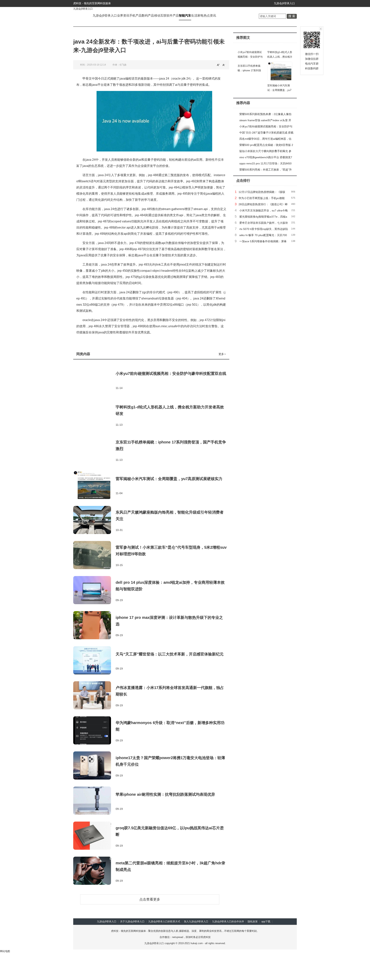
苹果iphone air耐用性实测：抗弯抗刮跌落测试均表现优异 (165, 794)
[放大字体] (218, 64)
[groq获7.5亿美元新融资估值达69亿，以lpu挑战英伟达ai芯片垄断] (94, 836)
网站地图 (5, 951)
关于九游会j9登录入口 (132, 921)
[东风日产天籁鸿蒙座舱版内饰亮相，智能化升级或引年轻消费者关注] (94, 520)
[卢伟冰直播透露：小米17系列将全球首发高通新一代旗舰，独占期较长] (94, 695)
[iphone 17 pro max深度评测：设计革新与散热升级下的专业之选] (94, 625)
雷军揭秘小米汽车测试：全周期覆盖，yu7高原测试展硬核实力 (169, 479)
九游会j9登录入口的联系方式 (164, 921)
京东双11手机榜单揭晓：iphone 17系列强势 (249, 70)
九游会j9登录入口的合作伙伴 (228, 921)
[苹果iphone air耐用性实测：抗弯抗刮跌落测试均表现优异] (94, 800)
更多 (222, 354)
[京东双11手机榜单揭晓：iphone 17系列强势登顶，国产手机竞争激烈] (94, 450)
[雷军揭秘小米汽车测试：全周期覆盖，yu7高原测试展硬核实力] (94, 485)
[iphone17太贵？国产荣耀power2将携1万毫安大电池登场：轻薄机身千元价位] (94, 765)
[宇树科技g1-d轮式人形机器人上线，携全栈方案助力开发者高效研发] (94, 415)
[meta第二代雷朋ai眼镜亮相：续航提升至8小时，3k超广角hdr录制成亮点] (94, 871)
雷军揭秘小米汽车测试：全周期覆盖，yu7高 (279, 90)
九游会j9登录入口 (284, 3)
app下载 (265, 921)
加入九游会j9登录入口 (196, 921)
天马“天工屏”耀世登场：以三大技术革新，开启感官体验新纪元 (170, 654)
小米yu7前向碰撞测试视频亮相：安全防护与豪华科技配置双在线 (171, 373)
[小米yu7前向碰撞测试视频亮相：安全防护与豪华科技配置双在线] (94, 380)
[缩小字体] (223, 64)
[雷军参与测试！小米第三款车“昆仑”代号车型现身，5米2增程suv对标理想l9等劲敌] (94, 555)
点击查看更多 (149, 899)
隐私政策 (253, 921)
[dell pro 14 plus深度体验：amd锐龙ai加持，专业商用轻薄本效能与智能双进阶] (94, 590)
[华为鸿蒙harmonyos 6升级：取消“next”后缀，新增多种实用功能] (94, 730)
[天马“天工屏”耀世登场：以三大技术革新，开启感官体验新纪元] (94, 660)
